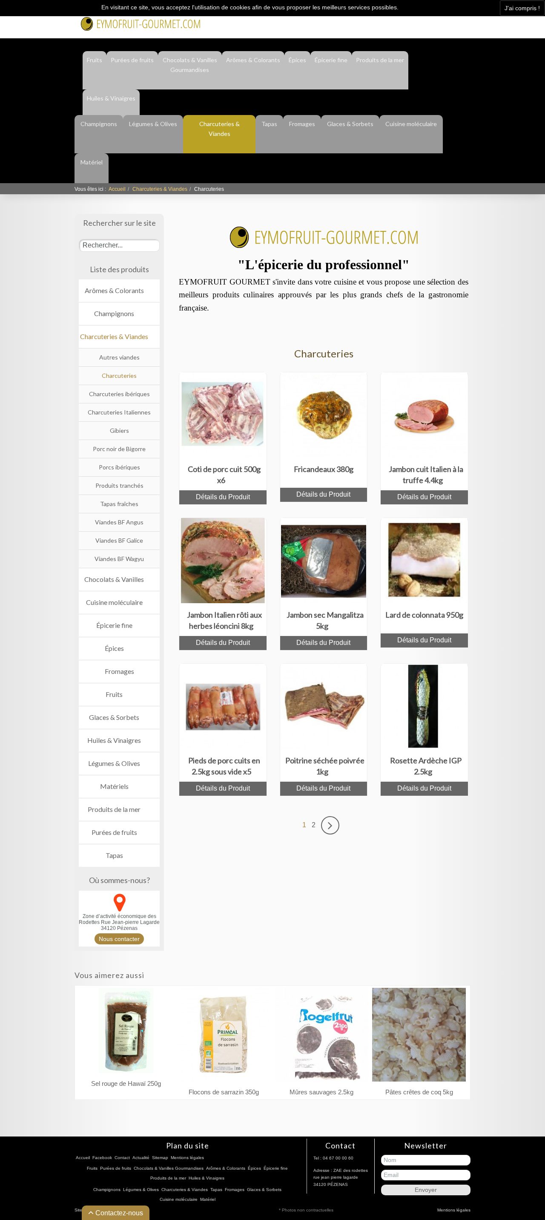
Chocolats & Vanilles (114, 579)
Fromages (302, 123)
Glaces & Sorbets (350, 123)
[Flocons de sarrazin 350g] (223, 1036)
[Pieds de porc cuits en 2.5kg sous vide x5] (222, 705)
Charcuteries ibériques (119, 393)
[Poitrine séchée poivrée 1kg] (323, 705)
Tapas (269, 123)
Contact (415, 22)
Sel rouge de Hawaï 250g (126, 1083)
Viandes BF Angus (119, 522)
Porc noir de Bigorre (119, 448)
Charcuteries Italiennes (119, 412)
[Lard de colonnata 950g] (424, 560)
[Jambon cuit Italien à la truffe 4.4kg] (424, 414)
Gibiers (119, 430)
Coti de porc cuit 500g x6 (224, 474)
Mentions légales (187, 1157)
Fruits (94, 59)
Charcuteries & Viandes (219, 128)
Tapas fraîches (119, 503)
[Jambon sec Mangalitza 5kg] (323, 560)
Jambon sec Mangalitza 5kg (325, 620)
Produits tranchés (119, 485)
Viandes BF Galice (119, 540)
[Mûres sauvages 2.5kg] (321, 1036)
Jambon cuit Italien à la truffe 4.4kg (426, 474)
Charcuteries (119, 375)
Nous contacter (119, 938)
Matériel (91, 162)
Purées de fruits (132, 59)
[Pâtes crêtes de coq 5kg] (419, 1036)
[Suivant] (330, 825)
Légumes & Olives (153, 123)
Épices (297, 59)
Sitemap (160, 1157)
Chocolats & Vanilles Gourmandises (190, 64)
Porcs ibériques (119, 467)
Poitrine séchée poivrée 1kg (324, 766)
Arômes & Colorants (253, 59)
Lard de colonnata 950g (424, 614)
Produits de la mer (380, 59)
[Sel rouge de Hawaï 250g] (126, 1032)
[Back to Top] (523, 1176)
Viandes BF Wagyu (119, 558)
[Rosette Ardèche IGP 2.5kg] (424, 705)
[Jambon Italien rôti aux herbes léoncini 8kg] (222, 560)
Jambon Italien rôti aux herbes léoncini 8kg (224, 620)
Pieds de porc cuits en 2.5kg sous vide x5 (224, 766)
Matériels (114, 786)
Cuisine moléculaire (411, 123)
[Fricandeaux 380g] (323, 414)
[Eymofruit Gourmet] (140, 23)
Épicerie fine (331, 59)
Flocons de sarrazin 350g (224, 1092)
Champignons (98, 123)
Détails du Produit (223, 497)
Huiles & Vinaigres (111, 98)
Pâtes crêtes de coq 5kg (419, 1092)
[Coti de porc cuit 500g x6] (222, 414)
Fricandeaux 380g (323, 469)
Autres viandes (119, 357)
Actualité (447, 22)
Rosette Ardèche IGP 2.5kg (426, 766)
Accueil (117, 189)
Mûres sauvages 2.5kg (321, 1092)
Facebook (382, 22)
